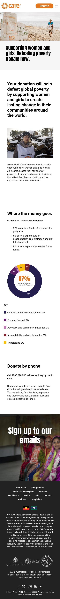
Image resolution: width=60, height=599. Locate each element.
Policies (22, 499)
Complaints (36, 499)
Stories (48, 495)
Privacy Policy (12, 592)
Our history (13, 495)
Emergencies (37, 487)
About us (43, 491)
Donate (44, 6)
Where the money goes (23, 491)
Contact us (21, 487)
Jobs (37, 495)
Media (27, 495)
